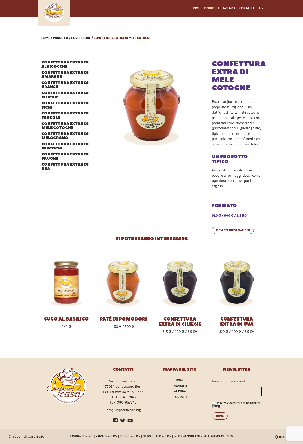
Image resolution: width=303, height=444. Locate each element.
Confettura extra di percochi (65, 146)
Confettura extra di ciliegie (65, 95)
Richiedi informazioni (233, 230)
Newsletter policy (157, 436)
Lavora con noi (81, 436)
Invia (220, 416)
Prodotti (211, 8)
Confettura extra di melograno (65, 136)
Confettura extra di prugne (65, 156)
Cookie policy (130, 436)
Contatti (246, 8)
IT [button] (259, 8)
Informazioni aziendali (191, 436)
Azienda (229, 8)
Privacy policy (106, 436)
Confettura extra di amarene (65, 75)
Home (196, 8)
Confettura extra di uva (65, 166)
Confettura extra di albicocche (65, 64)
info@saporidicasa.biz (123, 410)
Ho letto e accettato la (236, 405)
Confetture (81, 38)
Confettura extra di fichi (65, 105)
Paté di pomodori (123, 319)
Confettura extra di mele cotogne (122, 38)
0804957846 (126, 397)
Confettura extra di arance (65, 85)
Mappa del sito (222, 436)
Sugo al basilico (66, 319)
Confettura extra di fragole (65, 115)
